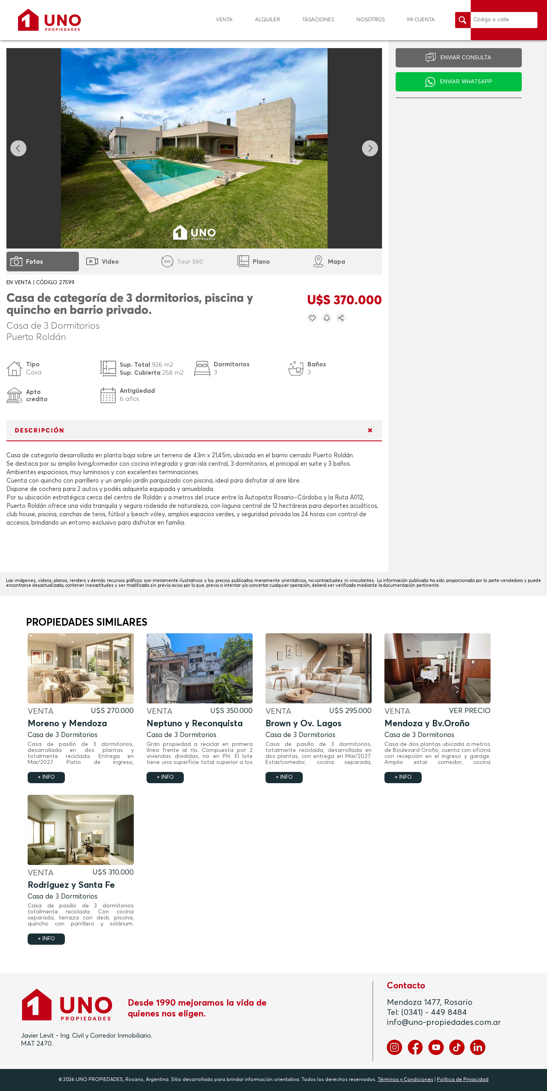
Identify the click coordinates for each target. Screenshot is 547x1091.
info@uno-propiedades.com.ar (444, 1022)
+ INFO (46, 777)
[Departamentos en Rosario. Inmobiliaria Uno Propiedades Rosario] (49, 20)
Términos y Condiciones (405, 1079)
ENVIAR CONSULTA (465, 58)
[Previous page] (18, 148)
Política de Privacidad (463, 1079)
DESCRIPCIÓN (39, 431)
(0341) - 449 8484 (434, 1012)
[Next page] (370, 148)
